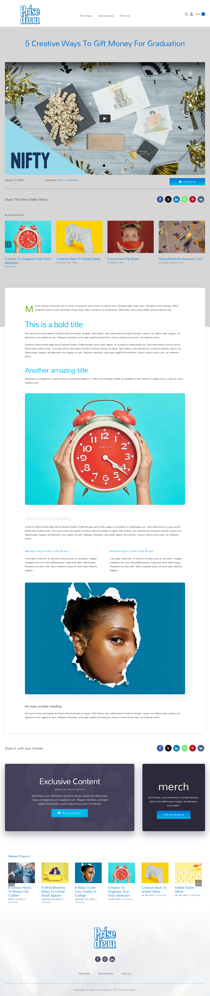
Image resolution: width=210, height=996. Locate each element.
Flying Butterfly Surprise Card (180, 258)
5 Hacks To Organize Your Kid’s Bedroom (28, 260)
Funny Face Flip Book (123, 258)
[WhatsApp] (184, 199)
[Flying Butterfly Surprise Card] (182, 237)
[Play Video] (105, 118)
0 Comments (17, 900)
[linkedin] (112, 959)
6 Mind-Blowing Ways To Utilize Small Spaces (53, 891)
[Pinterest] (193, 199)
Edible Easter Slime (184, 889)
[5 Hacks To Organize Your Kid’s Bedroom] (28, 237)
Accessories (61, 262)
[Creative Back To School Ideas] (79, 237)
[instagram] (105, 959)
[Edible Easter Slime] (188, 873)
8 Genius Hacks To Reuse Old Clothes (19, 891)
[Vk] (201, 199)
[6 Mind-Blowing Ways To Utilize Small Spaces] (55, 873)
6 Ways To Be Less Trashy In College (85, 891)
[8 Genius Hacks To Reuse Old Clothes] (21, 873)
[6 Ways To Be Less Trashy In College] (88, 873)
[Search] (186, 14)
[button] (8, 244)
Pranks (12, 266)
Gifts (60, 180)
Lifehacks (73, 180)
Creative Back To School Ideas (78, 258)
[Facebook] (160, 199)
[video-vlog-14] (105, 583)
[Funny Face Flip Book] (130, 237)
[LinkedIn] (176, 199)
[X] (168, 199)
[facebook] (98, 959)
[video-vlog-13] (105, 394)
